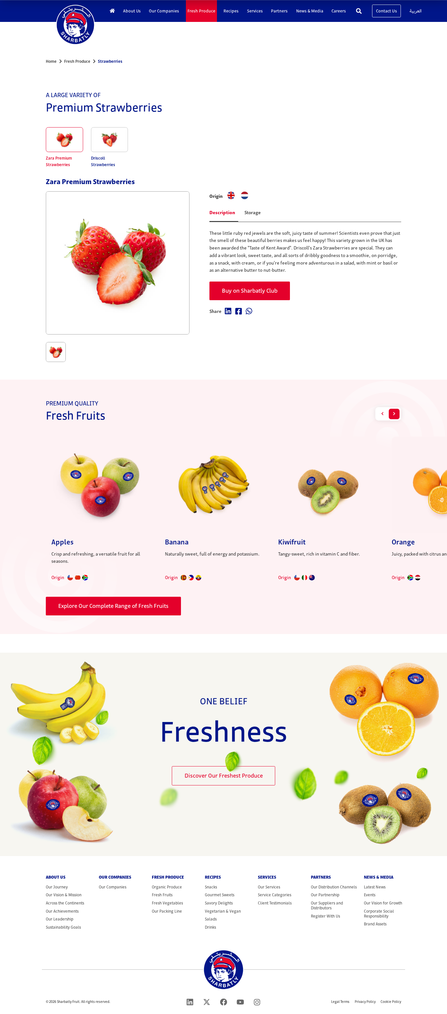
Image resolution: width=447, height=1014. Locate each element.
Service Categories (274, 895)
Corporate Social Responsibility (379, 913)
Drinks (210, 927)
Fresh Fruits (162, 895)
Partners (279, 11)
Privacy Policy (365, 1002)
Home (51, 61)
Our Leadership (59, 919)
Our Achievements (62, 911)
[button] (382, 414)
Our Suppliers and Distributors (327, 905)
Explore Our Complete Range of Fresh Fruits (113, 605)
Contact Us (386, 11)
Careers (338, 11)
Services (255, 11)
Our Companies (164, 11)
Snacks (211, 887)
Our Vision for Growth (383, 903)
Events (369, 895)
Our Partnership (325, 895)
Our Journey (57, 887)
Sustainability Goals (63, 927)
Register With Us (325, 916)
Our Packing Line (167, 911)
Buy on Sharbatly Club (249, 290)
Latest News (374, 887)
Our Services (269, 887)
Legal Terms (340, 1002)
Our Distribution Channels (334, 887)
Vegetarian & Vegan (223, 911)
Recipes (231, 11)
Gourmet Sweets (219, 895)
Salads (211, 919)
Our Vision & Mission (63, 895)
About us (55, 877)
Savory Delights (219, 903)
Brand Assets (375, 924)
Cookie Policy (391, 1002)
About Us (132, 11)
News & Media (309, 11)
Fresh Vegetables (167, 903)
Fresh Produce (201, 11)
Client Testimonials (275, 903)
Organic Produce (167, 887)
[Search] (359, 10)
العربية (415, 11)
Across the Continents (65, 903)
